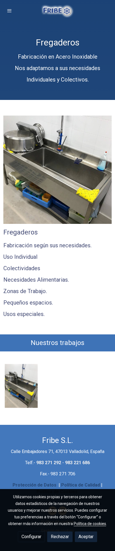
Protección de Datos (34, 485)
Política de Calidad (80, 485)
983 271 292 (48, 462)
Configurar (31, 536)
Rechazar (60, 536)
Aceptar (86, 536)
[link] (57, 11)
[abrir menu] (9, 10)
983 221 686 (77, 462)
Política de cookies (90, 523)
